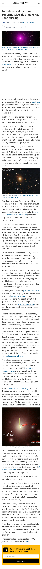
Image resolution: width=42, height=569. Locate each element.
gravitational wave (31, 290)
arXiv (27, 541)
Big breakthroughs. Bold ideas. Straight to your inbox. (22, 550)
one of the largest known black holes (20, 213)
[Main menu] (3, 3)
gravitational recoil (26, 304)
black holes (6, 64)
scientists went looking (18, 388)
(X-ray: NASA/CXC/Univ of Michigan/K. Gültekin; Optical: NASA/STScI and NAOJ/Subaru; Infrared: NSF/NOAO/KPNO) (21, 48)
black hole (36, 102)
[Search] (39, 3)
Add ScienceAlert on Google (15, 27)
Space (4, 22)
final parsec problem (14, 356)
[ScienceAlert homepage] (21, 3)
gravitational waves (19, 296)
